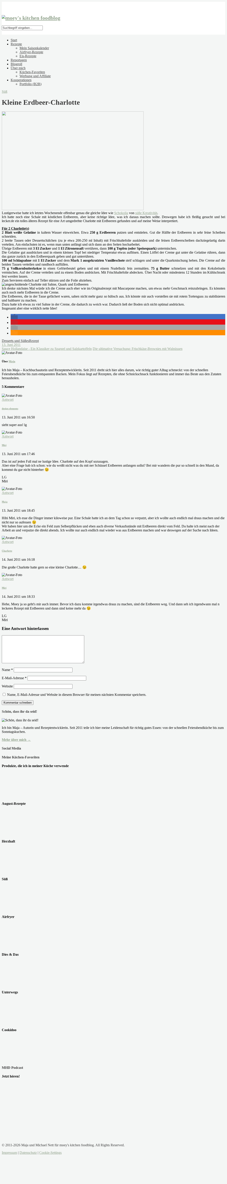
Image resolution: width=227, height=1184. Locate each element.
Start (14, 40)
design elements (10, 408)
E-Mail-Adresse (14, 678)
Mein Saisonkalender (34, 48)
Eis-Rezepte (28, 56)
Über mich (18, 68)
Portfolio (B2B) (30, 84)
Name (7, 670)
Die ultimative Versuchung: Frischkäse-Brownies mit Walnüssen (137, 349)
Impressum (9, 1152)
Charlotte (7, 550)
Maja (12, 361)
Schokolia (121, 213)
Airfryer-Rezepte (31, 52)
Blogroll (16, 64)
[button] (14, 317)
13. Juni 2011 (11, 345)
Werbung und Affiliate (35, 76)
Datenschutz (28, 1152)
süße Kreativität (146, 213)
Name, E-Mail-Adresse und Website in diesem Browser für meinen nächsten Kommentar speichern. (76, 695)
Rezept (34, 341)
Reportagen (19, 60)
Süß (4, 91)
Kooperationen (21, 80)
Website (7, 686)
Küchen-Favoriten (32, 72)
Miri (4, 445)
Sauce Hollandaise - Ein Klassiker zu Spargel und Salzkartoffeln (47, 349)
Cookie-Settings (50, 1152)
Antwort (8, 399)
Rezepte (16, 44)
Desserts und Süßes (15, 341)
